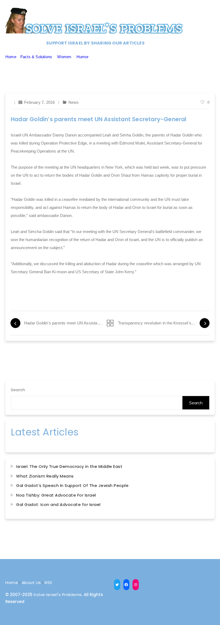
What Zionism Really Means (45, 476)
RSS (48, 582)
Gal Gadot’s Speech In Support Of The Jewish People (72, 485)
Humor (82, 56)
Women (64, 56)
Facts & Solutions (36, 56)
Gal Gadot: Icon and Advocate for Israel (58, 504)
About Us (31, 582)
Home (10, 56)
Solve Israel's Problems (58, 594)
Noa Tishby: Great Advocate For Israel (56, 495)
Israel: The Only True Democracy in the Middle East (69, 466)
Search (18, 390)
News (73, 102)
